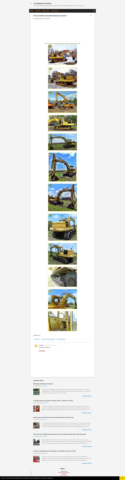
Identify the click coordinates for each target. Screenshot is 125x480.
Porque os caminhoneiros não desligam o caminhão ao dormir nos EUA (54, 451)
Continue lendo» (87, 396)
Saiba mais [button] (50, 478)
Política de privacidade (64, 472)
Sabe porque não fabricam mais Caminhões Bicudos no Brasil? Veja (53, 417)
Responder (42, 351)
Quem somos (45, 10)
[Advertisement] (62, 31)
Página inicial (64, 471)
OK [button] (122, 478)
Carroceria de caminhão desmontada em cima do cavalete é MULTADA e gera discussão (59, 434)
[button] (91, 16)
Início (31, 10)
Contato (37, 10)
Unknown (41, 345)
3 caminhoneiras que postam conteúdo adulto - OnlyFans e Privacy (53, 400)
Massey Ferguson (61, 339)
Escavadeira (37, 339)
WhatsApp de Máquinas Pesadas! (43, 384)
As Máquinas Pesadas (42, 3)
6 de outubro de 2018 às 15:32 (50, 345)
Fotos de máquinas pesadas (48, 339)
